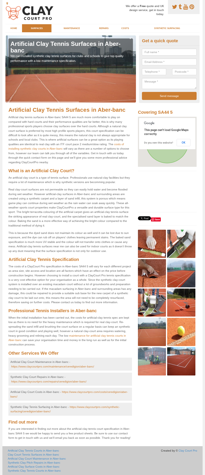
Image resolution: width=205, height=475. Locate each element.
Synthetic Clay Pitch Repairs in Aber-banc (34, 462)
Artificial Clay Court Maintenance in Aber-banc (37, 458)
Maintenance (72, 28)
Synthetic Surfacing (167, 28)
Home (13, 28)
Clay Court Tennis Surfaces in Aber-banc (33, 454)
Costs (125, 28)
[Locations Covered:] (7, 3)
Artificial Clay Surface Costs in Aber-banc (33, 466)
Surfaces (37, 28)
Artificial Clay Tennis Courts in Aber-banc (33, 450)
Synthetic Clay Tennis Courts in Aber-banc (34, 470)
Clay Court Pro (188, 450)
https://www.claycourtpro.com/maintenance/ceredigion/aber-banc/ (52, 366)
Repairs (104, 28)
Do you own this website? (158, 142)
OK (183, 142)
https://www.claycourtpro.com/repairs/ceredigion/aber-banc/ (48, 381)
